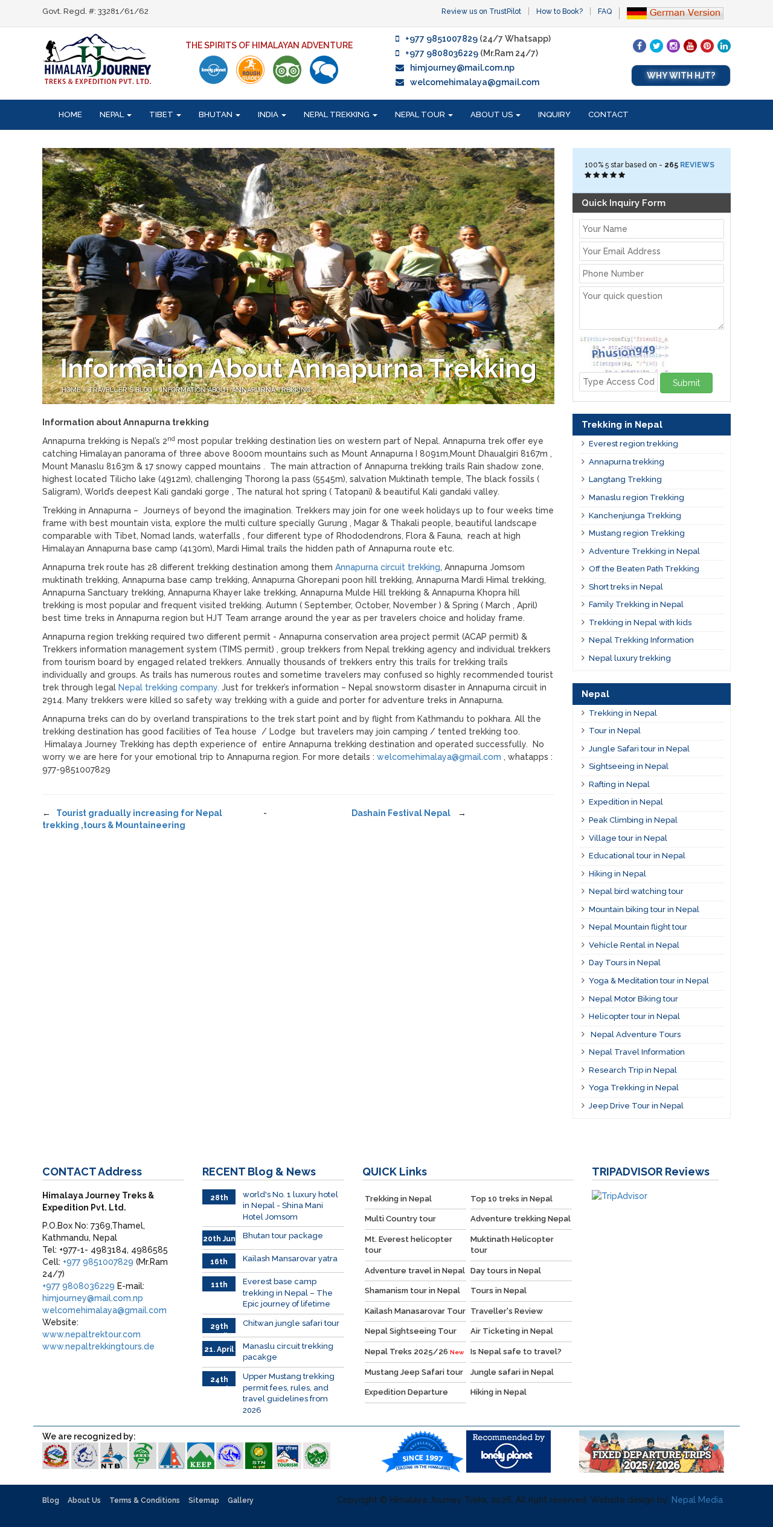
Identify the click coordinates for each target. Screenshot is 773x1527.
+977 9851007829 (441, 38)
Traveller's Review (506, 1311)
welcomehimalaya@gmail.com (474, 82)
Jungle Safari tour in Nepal (639, 748)
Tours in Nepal (498, 1290)
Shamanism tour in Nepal (412, 1290)
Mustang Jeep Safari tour (414, 1372)
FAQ (605, 11)
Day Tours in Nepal (625, 962)
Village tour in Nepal (628, 838)
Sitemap (203, 1500)
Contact (608, 114)
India (269, 114)
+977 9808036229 (441, 53)
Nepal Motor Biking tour (633, 998)
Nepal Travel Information (637, 1051)
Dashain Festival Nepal (401, 813)
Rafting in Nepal (619, 784)
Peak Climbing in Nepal (633, 820)
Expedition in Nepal (626, 801)
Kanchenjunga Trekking (635, 515)
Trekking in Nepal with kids (640, 622)
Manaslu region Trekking (636, 497)
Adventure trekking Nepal (520, 1218)
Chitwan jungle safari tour (291, 1323)
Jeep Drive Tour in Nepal (636, 1105)
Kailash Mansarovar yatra (290, 1258)
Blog (50, 1500)
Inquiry (554, 114)
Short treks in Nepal (626, 586)
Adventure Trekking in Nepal (644, 551)
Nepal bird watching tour (636, 891)
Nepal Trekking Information (641, 640)
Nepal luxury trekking (630, 658)
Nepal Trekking (337, 114)
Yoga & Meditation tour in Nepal (649, 980)
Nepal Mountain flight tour (638, 926)
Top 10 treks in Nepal (511, 1198)
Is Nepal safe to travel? (516, 1351)
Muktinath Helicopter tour (512, 1245)
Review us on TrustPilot (481, 11)
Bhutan (216, 114)
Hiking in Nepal (617, 873)
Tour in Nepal (615, 730)
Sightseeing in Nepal (629, 766)
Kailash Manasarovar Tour (415, 1311)
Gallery (241, 1500)
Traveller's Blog (122, 390)
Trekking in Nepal (623, 713)
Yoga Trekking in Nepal (634, 1087)
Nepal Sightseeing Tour (411, 1331)
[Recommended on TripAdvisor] (287, 70)
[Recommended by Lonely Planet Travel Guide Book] (213, 70)
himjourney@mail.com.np (462, 67)
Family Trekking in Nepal (636, 604)
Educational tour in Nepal (637, 855)
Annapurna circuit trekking (387, 567)
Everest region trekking (633, 443)
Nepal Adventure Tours (635, 1034)
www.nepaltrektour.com (91, 1334)
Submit (686, 383)
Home (70, 114)
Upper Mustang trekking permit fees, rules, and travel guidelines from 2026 (289, 1393)
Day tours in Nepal (505, 1270)
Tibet (162, 114)
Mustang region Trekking (637, 533)
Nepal (113, 114)
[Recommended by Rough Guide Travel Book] (250, 70)
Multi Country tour (400, 1218)
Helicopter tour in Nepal (634, 1016)
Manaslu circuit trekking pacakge (288, 1352)
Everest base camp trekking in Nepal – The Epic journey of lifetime (288, 1292)
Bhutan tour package (283, 1235)
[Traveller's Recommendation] (324, 70)
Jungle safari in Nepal (512, 1372)
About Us (492, 114)
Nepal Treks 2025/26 (414, 1351)
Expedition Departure (406, 1392)
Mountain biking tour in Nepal (644, 909)
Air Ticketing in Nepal (511, 1331)
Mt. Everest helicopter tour (408, 1245)
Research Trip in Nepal (633, 1070)
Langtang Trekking (625, 479)
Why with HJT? (681, 75)
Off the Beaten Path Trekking (644, 568)
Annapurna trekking (626, 461)
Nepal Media (697, 1500)
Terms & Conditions (144, 1500)
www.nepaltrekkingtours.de (98, 1346)
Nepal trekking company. (168, 687)
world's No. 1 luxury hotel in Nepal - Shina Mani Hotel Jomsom (290, 1205)
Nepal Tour (421, 114)
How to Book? (559, 11)
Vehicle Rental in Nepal (634, 945)
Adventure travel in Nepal (415, 1270)
